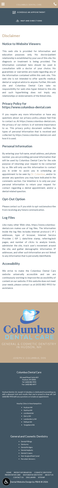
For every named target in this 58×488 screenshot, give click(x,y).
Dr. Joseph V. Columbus (24, 392)
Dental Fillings (26, 441)
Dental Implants (27, 450)
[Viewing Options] (6, 482)
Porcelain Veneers (28, 459)
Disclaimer (31, 477)
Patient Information (23, 472)
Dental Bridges (27, 447)
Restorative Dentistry (33, 475)
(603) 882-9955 (44, 284)
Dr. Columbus (38, 174)
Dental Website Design (21, 482)
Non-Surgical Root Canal (30, 456)
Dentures (25, 444)
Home (8, 472)
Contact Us (18, 477)
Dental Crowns (26, 453)
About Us (49, 475)
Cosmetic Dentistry (43, 472)
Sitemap (41, 477)
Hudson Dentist (8, 392)
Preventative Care (13, 475)
